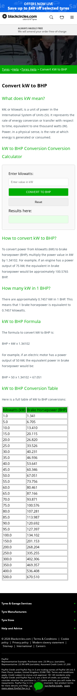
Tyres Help (29, 69)
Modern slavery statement (48, 642)
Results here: (20, 210)
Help (15, 69)
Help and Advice (11, 628)
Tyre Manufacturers (14, 612)
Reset (38, 202)
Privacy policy (20, 642)
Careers (41, 646)
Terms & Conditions (45, 639)
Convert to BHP (38, 192)
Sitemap (8, 646)
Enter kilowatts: (21, 173)
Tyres (6, 69)
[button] (51, 17)
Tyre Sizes (7, 620)
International (24, 646)
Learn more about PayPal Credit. (46, 685)
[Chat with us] (38, 686)
